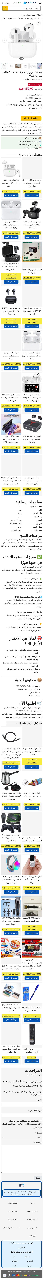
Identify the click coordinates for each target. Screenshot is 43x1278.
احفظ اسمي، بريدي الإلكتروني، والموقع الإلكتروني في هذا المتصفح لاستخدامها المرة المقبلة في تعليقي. (22, 1124)
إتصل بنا (20, 1247)
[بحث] (5, 8)
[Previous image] (4, 40)
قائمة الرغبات (12, 1211)
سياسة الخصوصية (32, 1211)
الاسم (39, 1100)
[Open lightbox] (39, 23)
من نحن (32, 1203)
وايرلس (32, 108)
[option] (4, 66)
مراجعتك (38, 1143)
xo (28, 95)
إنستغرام (30, 1261)
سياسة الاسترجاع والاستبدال (12, 1228)
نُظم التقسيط (12, 1219)
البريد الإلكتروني (35, 1111)
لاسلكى (39, 108)
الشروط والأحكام (32, 1219)
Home (39, 15)
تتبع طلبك (32, 1236)
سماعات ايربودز (28, 15)
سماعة (9, 104)
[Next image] (38, 40)
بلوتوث (15, 104)
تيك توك (15, 1261)
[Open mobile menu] (40, 3)
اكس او (28, 104)
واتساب (14, 1265)
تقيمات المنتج (28, 79)
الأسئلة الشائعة (12, 1203)
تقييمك (38, 1133)
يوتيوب (29, 1265)
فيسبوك (27, 1256)
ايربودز (22, 104)
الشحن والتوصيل (32, 1228)
